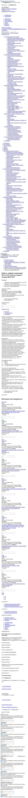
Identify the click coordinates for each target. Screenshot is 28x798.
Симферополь (5, 11)
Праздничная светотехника (14, 53)
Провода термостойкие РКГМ (14, 112)
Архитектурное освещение (14, 130)
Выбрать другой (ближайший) (9, 8)
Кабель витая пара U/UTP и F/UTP (15, 99)
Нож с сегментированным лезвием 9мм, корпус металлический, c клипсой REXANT (13, 507)
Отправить (3, 759)
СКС (8, 72)
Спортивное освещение (13, 134)
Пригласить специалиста (6, 782)
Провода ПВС (10, 88)
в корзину (4, 309)
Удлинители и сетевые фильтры (15, 74)
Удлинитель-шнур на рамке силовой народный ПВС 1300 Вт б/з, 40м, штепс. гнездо (13, 411)
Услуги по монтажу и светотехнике (13, 137)
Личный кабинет (7, 27)
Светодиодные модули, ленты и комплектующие (15, 46)
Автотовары (10, 115)
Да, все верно (5, 7)
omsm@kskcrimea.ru (6, 689)
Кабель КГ (10, 101)
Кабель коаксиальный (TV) (14, 102)
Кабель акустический (12, 98)
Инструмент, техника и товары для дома (14, 113)
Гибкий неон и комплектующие (15, 38)
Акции (6, 22)
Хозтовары (10, 125)
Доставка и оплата (9, 617)
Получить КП (4, 795)
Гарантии (7, 620)
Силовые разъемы (11, 68)
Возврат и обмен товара (10, 619)
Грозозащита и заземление (13, 59)
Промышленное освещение (14, 128)
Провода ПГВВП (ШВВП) (13, 89)
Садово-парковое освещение (14, 131)
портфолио (7, 626)
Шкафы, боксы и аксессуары (14, 76)
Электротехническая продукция (12, 54)
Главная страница (9, 259)
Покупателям (8, 20)
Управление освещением (13, 49)
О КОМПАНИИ (9, 622)
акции (6, 627)
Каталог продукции (9, 261)
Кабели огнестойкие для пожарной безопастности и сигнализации (16, 96)
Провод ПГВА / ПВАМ (13, 106)
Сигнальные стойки (12, 84)
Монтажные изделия (12, 65)
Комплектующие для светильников (16, 39)
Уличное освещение (12, 129)
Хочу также (3, 771)
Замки (8, 117)
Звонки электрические (12, 61)
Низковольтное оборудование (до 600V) (16, 179)
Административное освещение (15, 135)
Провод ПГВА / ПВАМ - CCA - (15, 107)
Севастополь (12, 11)
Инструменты (10, 119)
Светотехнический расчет (13, 139)
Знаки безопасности (12, 62)
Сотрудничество (9, 21)
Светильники (10, 44)
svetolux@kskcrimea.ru (7, 704)
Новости (7, 24)
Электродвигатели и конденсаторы (16, 77)
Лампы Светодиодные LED (14, 43)
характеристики (8, 313)
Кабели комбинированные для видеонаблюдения (14, 94)
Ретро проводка (11, 104)
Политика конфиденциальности (9, 707)
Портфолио (7, 140)
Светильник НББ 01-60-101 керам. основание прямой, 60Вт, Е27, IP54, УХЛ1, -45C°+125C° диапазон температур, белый (13, 526)
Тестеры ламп (10, 48)
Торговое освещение (12, 133)
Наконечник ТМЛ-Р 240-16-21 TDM (10, 565)
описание (7, 311)
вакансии (7, 624)
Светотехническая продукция (12, 36)
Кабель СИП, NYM (12, 103)
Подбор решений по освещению (12, 126)
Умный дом (10, 75)
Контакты (7, 25)
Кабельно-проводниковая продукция (14, 85)
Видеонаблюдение (11, 116)
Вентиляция (10, 58)
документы (7, 314)
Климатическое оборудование (14, 63)
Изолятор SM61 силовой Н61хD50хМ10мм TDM (14, 489)
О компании (8, 18)
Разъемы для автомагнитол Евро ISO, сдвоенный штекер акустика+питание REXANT (14, 470)
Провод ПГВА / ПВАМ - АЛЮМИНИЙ (13, 109)
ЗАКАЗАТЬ (3, 722)
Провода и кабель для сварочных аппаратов (15, 267)
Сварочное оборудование (11, 266)
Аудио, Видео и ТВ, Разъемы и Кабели (15, 170)
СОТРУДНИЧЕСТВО (10, 625)
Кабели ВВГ (10, 86)
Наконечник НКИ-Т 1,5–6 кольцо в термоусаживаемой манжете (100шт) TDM (12, 431)
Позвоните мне (5, 34)
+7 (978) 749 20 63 (6, 699)
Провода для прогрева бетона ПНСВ (16, 111)
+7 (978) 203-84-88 (13, 33)
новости (7, 629)
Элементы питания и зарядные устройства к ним (15, 82)
